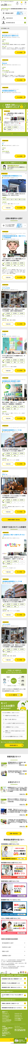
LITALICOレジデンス (6, 1021)
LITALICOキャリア (18, 1017)
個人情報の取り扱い (6, 1032)
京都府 (4, 961)
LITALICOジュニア (6, 1015)
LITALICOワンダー (18, 1015)
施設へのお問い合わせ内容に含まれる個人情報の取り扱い (20, 1030)
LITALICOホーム (5, 1013)
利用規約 (4, 1026)
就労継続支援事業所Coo (9, 91)
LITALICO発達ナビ (6, 1017)
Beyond (4, 63)
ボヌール (4, 474)
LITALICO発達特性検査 (6, 1020)
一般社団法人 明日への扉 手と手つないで (14, 535)
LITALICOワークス (18, 1013)
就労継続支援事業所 (12, 960)
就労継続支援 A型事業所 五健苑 (11, 381)
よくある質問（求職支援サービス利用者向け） (7, 1028)
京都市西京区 (21, 963)
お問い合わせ (4, 1030)
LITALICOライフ (5, 1018)
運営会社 (4, 1035)
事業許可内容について (6, 1033)
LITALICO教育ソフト (19, 1018)
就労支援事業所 (11, 963)
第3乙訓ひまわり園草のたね (10, 36)
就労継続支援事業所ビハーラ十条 (12, 430)
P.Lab (4, 334)
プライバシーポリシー (19, 1028)
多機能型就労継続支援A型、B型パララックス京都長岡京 (14, 237)
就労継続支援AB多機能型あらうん (12, 176)
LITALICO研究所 (18, 1020)
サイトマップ (17, 1026)
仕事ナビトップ (4, 960)
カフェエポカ (6, 288)
